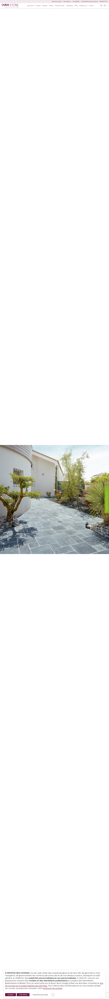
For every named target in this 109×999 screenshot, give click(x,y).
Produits (38, 5)
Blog (76, 5)
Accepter (10, 994)
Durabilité (76, 1)
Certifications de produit (89, 1)
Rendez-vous (83, 5)
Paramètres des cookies (40, 994)
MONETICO (103, 1)
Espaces (44, 5)
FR (105, 6)
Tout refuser (23, 994)
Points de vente (60, 5)
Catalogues (69, 5)
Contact (91, 5)
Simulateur (67, 1)
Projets (51, 5)
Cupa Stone (30, 5)
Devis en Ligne (57, 1)
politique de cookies (52, 988)
